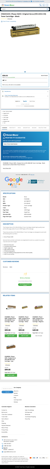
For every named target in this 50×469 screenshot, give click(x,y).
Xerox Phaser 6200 (7, 168)
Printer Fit (12, 127)
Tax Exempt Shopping (30, 416)
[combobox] (25, 9)
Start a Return (5, 419)
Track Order (4, 416)
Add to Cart (10, 335)
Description (26, 127)
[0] (43, 5)
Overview (4, 127)
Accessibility (4, 432)
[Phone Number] (40, 5)
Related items (42, 127)
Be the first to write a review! (25, 284)
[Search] (47, 9)
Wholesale (27, 414)
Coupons (16, 395)
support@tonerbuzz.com (10, 451)
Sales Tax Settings (29, 410)
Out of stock (38, 335)
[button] (14, 185)
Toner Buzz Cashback (7, 414)
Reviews (34, 127)
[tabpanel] (25, 47)
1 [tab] (25, 71)
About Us (16, 391)
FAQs (3, 421)
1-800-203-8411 (7, 443)
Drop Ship (27, 419)
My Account (4, 412)
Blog (15, 397)
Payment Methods (6, 425)
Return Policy (5, 427)
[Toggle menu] (47, 5)
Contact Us (4, 410)
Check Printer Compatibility (9, 21)
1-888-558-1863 (7, 446)
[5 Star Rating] (14, 181)
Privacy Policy (5, 430)
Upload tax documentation (29, 105)
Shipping (4, 423)
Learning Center (18, 399)
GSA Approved (28, 412)
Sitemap (16, 402)
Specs (19, 127)
